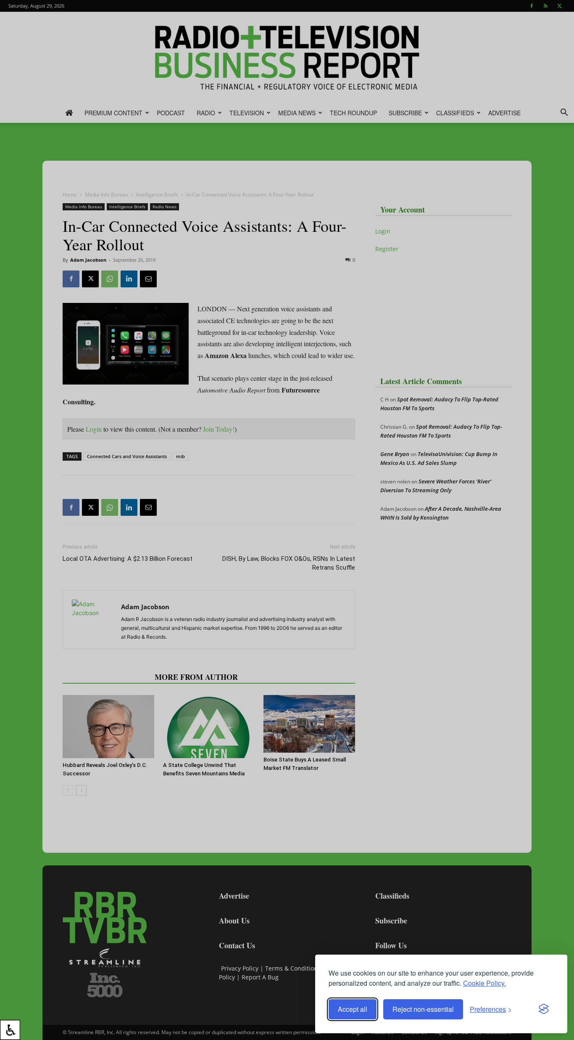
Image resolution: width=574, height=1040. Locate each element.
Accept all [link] (352, 1009)
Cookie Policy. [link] (484, 983)
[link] (10, 1030)
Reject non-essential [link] (423, 1009)
